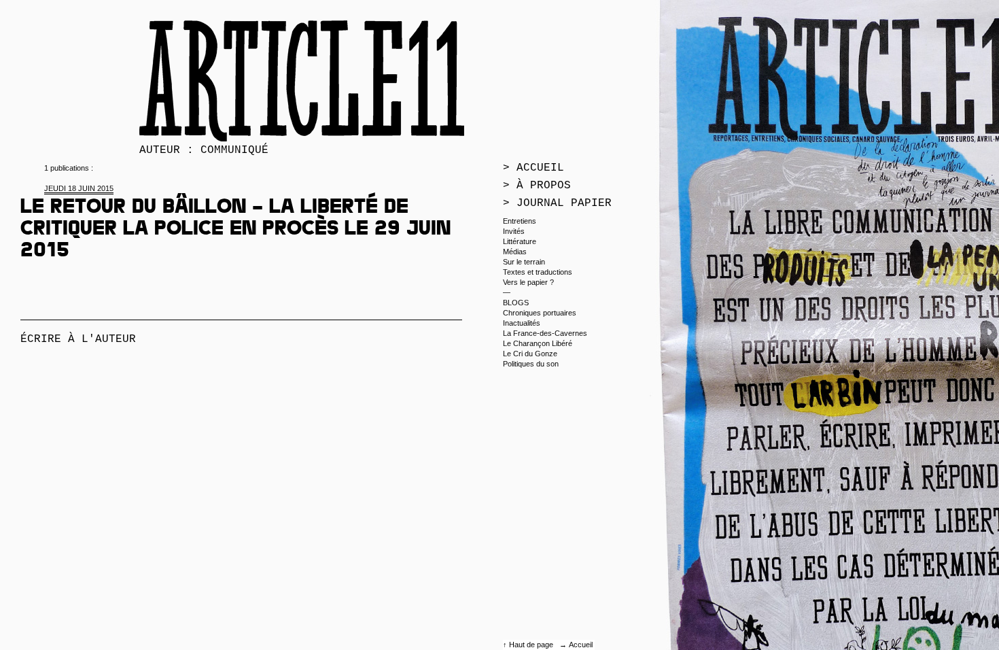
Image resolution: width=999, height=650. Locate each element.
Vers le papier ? (528, 282)
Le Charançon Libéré (537, 343)
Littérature (519, 241)
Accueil (581, 644)
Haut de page (532, 644)
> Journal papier (557, 203)
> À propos (537, 185)
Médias (515, 251)
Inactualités (521, 323)
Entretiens (519, 221)
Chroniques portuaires (539, 313)
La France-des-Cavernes (545, 333)
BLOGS (516, 302)
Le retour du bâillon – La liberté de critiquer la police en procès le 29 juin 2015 (235, 230)
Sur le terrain (524, 262)
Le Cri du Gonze (530, 353)
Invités (514, 231)
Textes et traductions (537, 272)
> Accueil (533, 168)
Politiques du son (531, 364)
